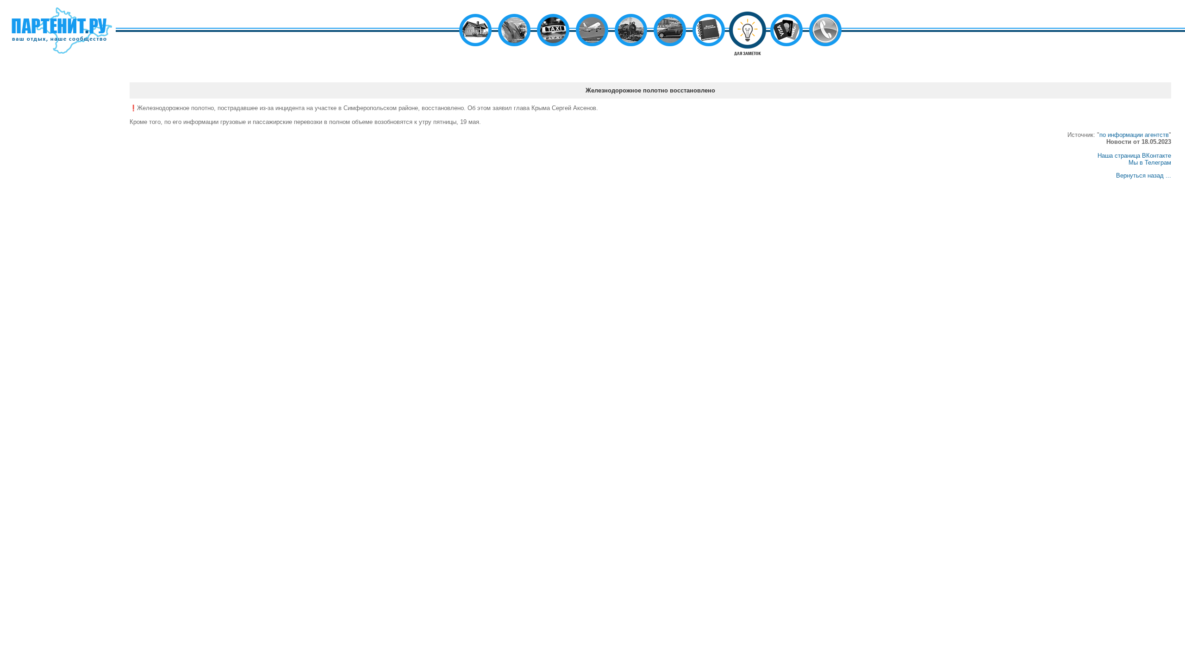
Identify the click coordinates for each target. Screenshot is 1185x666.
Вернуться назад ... (1143, 175)
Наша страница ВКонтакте (1134, 155)
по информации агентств (1134, 134)
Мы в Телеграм (1150, 162)
